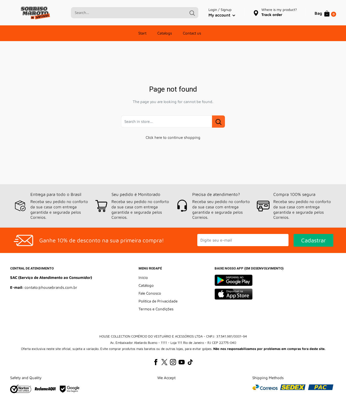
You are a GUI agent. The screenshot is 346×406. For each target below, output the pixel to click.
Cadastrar (313, 240)
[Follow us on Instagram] (173, 362)
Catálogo (146, 285)
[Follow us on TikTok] (190, 362)
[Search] (192, 12)
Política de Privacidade (158, 301)
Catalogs (164, 33)
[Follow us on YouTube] (182, 362)
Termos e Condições (156, 309)
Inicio (143, 277)
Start (142, 33)
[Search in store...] (218, 121)
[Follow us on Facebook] (156, 362)
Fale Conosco (150, 293)
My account (219, 15)
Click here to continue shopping (173, 137)
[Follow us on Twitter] (164, 362)
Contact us (192, 33)
